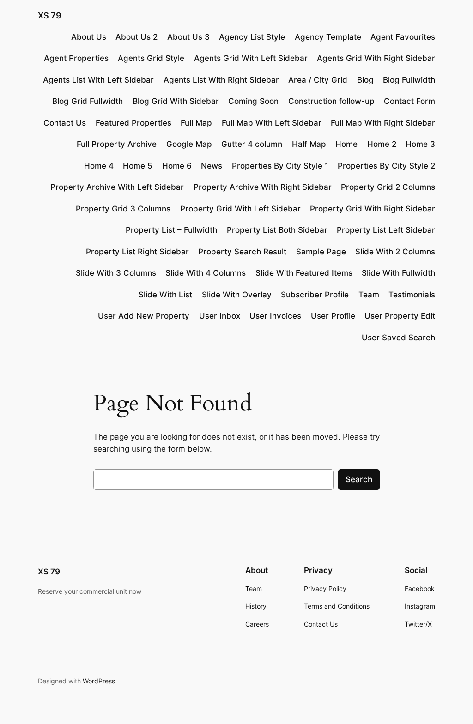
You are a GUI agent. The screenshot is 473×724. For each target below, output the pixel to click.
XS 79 (49, 15)
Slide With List (165, 294)
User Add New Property (143, 315)
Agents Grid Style (151, 58)
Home (346, 144)
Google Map (189, 144)
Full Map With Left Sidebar (271, 122)
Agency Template (328, 37)
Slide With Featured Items (303, 273)
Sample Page (321, 251)
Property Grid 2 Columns (388, 187)
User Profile (333, 315)
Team (368, 294)
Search (359, 479)
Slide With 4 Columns (205, 273)
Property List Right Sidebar (137, 251)
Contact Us (64, 122)
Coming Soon (253, 101)
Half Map (309, 144)
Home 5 (137, 165)
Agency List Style (252, 37)
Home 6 (177, 165)
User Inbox (219, 315)
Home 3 (420, 144)
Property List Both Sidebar (277, 230)
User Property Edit (399, 315)
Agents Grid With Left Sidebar (251, 58)
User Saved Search (398, 337)
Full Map (196, 122)
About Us (88, 37)
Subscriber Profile (315, 294)
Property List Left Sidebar (386, 230)
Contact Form (409, 101)
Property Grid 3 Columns (123, 208)
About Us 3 (188, 37)
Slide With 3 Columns (116, 273)
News (211, 165)
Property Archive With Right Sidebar (263, 187)
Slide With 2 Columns (395, 251)
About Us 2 (136, 37)
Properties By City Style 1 (280, 165)
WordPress (99, 681)
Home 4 (99, 165)
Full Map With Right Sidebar (383, 122)
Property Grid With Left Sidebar (240, 208)
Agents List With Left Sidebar (98, 79)
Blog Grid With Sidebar (176, 101)
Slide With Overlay (237, 294)
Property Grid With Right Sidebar (372, 208)
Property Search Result (242, 251)
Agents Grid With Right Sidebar (376, 58)
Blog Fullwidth (409, 79)
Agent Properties (76, 58)
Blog (365, 79)
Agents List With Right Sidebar (221, 79)
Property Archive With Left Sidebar (117, 187)
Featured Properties (133, 122)
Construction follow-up (331, 101)
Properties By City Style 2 (386, 165)
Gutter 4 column (251, 144)
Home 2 (381, 144)
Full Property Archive (117, 144)
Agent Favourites (402, 37)
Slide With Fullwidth (398, 273)
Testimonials (411, 294)
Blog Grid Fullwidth (87, 101)
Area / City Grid (317, 79)
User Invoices (275, 315)
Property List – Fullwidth (171, 230)
